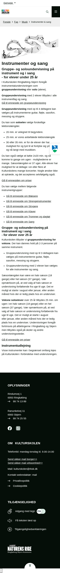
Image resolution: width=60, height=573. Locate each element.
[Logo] (8, 12)
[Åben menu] (56, 11)
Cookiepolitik (20, 486)
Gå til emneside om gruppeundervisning (24, 103)
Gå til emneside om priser (16, 339)
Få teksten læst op (25, 520)
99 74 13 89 (19, 401)
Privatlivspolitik (21, 480)
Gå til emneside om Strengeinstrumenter (28, 201)
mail (34, 474)
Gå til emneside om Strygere (22, 206)
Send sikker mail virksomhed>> (25, 463)
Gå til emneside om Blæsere (22, 196)
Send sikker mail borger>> (22, 459)
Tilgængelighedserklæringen (30, 529)
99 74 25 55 (19, 418)
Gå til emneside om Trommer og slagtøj (28, 216)
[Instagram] (18, 428)
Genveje (8, 3)
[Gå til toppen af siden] (30, 565)
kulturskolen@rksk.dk (26, 469)
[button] (1, 570)
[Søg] (47, 12)
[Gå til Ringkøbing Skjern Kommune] (33, 549)
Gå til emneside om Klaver (21, 211)
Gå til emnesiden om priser (17, 180)
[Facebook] (10, 428)
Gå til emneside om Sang (20, 221)
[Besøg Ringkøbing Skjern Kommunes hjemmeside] (55, 149)
